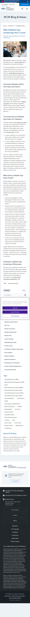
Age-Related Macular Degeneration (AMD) (14, 382)
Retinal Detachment (10, 359)
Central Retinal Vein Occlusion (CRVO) (13, 395)
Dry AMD (20, 406)
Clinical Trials (15, 538)
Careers (15, 515)
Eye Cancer (17, 409)
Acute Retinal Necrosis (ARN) (11, 379)
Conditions (15, 532)
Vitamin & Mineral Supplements (13, 366)
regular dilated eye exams (15, 73)
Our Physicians (15, 529)
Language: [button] (15, 481)
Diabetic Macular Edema (11, 322)
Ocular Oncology (8, 339)
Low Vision (6, 420)
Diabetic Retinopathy (13, 283)
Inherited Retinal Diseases (10, 417)
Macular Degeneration (10, 332)
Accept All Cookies (15, 312)
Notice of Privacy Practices (18, 596)
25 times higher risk (19, 62)
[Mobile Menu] (26, 8)
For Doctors (12, 4)
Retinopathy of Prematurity (12, 363)
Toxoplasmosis (7, 428)
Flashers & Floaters (9, 329)
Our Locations (15, 510)
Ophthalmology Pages (10, 342)
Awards (6, 385)
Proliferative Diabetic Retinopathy (13, 349)
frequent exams (10, 132)
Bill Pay (15, 520)
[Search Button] (22, 8)
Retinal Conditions (9, 36)
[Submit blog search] (25, 295)
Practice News (8, 346)
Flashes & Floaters (8, 412)
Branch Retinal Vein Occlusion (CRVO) (13, 390)
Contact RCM (24, 4)
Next (24, 290)
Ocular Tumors (17, 422)
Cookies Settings (15, 316)
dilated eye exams (22, 122)
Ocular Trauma (7, 422)
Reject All (15, 308)
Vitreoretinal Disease (10, 369)
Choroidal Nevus (21, 398)
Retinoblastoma (19, 425)
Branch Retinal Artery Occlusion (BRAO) (13, 387)
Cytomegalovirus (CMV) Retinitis (12, 404)
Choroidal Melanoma (9, 398)
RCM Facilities (8, 352)
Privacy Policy (7, 596)
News (14, 420)
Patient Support (15, 541)
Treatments (15, 535)
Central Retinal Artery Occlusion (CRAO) (14, 393)
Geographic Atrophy (9, 414)
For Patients (5, 4)
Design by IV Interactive (15, 600)
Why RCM (15, 526)
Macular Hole (8, 335)
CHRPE (6, 401)
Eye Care (6, 325)
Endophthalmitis (8, 409)
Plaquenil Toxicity (8, 425)
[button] (27, 1)
